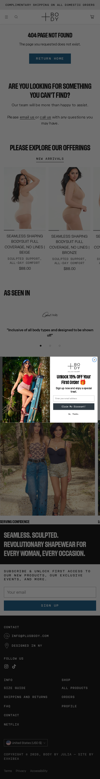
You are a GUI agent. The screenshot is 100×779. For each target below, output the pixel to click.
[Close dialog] (94, 360)
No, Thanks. (73, 414)
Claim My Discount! (74, 406)
